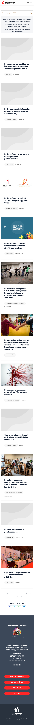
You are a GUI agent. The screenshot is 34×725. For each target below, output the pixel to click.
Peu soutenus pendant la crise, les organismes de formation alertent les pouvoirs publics (16, 66)
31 (14, 593)
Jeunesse (23, 26)
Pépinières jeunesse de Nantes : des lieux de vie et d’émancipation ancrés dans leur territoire (15, 483)
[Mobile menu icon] (31, 3)
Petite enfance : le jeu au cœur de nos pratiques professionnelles (16, 156)
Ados (10, 21)
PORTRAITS (19, 19)
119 (17, 596)
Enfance (15, 24)
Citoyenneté (27, 21)
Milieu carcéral (26, 28)
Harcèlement (26, 24)
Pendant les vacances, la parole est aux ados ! (14, 530)
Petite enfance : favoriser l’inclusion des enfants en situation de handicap (14, 245)
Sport (13, 31)
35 (30, 593)
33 (22, 593)
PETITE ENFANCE (24, 18)
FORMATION (6, 19)
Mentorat (19, 28)
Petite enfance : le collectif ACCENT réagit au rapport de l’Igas (16, 200)
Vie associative (18, 31)
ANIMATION (16, 18)
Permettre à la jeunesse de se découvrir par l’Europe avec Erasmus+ (16, 392)
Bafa (13, 21)
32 (18, 593)
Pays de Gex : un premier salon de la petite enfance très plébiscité (17, 574)
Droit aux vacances (10, 23)
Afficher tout (9, 18)
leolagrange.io (22, 637)
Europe (20, 24)
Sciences (26, 23)
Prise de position (26, 29)
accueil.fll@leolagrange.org (17, 660)
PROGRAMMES (27, 19)
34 (26, 593)
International (17, 26)
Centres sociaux (19, 21)
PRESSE (6, 21)
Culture (17, 23)
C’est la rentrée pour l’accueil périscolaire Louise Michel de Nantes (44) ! (16, 437)
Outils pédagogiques (9, 29)
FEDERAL (12, 19)
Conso (21, 23)
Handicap (10, 26)
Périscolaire (18, 29)
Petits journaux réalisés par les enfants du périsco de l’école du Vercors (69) (17, 111)
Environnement (8, 24)
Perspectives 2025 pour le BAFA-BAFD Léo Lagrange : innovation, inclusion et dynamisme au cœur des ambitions (15, 293)
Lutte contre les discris (10, 28)
